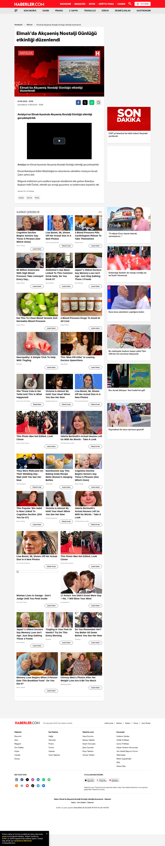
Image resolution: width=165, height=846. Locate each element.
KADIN (46, 10)
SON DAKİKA (30, 10)
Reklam (119, 723)
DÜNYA (105, 10)
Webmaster (121, 755)
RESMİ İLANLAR (122, 10)
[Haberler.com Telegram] (38, 786)
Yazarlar (51, 751)
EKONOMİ (65, 4)
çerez (4, 836)
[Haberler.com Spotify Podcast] (49, 780)
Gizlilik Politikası (123, 740)
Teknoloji (52, 740)
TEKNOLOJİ (90, 10)
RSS (118, 762)
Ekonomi (17, 736)
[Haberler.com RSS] (16, 786)
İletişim (127, 723)
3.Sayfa (17, 755)
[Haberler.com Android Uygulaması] (101, 780)
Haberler (18, 732)
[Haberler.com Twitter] (27, 780)
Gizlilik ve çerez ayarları (64, 808)
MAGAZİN (80, 4)
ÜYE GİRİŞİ (144, 4)
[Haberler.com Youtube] (27, 786)
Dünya (17, 759)
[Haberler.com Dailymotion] (44, 786)
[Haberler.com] (27, 723)
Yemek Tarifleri (88, 755)
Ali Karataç (30, 191)
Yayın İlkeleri (146, 723)
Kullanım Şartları (123, 736)
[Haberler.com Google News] (16, 780)
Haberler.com (88, 732)
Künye (136, 723)
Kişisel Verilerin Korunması (127, 747)
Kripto (16, 751)
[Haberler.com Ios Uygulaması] (89, 780)
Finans (51, 744)
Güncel (29, 24)
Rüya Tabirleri (87, 751)
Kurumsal (121, 732)
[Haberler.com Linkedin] (38, 780)
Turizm (51, 747)
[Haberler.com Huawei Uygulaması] (114, 780)
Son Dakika (18, 747)
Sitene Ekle (121, 766)
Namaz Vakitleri (88, 740)
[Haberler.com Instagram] (33, 780)
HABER (121, 4)
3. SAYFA (73, 10)
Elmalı (37, 198)
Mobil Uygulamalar (124, 759)
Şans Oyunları (88, 747)
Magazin (17, 744)
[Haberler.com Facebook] (22, 780)
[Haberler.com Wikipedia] (22, 786)
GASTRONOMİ (144, 10)
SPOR (92, 4)
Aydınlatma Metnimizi (23, 841)
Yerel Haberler (54, 755)
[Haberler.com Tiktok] (33, 786)
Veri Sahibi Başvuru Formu (127, 751)
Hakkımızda (109, 723)
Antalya (21, 198)
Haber (73, 802)
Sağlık (50, 736)
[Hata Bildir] (78, 808)
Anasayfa (18, 24)
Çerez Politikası (123, 744)
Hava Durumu (88, 736)
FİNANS (59, 10)
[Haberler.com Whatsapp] (44, 780)
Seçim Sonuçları (89, 744)
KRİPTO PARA (106, 4)
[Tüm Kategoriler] (16, 10)
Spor (16, 740)
